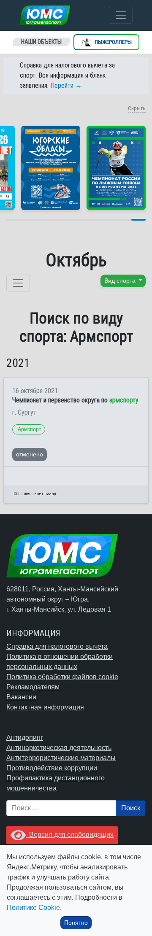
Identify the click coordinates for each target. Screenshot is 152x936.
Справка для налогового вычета (57, 646)
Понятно (76, 922)
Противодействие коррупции (51, 767)
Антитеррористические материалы (61, 757)
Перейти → (66, 85)
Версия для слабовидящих (70, 834)
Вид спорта (120, 281)
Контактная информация (45, 707)
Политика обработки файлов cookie (62, 676)
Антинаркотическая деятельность (58, 747)
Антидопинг (24, 737)
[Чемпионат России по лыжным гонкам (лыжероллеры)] (116, 168)
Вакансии (21, 697)
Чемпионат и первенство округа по (75, 400)
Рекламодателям (33, 687)
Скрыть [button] (137, 108)
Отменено (29, 454)
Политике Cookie (33, 907)
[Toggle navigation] (121, 15)
